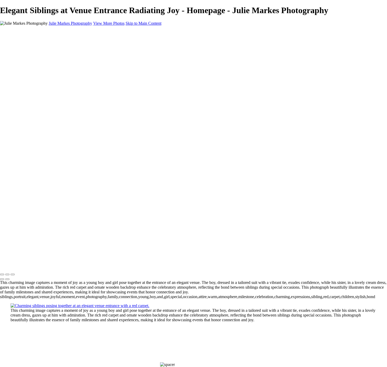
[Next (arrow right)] (7, 279)
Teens (15, 60)
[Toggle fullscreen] (7, 274)
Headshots (19, 46)
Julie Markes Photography (70, 23)
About (16, 69)
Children (18, 55)
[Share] (13, 79)
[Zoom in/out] (13, 274)
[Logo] (24, 32)
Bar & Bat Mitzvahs (27, 41)
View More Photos (109, 23)
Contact (17, 74)
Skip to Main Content (143, 23)
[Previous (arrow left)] (2, 279)
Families (17, 50)
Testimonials (21, 65)
